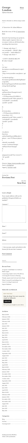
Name (4, 226)
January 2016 (5, 326)
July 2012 (4, 385)
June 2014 (4, 335)
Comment (5, 204)
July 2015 (4, 328)
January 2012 (5, 397)
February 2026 (6, 317)
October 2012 (5, 378)
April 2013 (5, 365)
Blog (3, 419)
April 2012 (5, 390)
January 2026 (5, 319)
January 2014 (5, 344)
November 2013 (6, 349)
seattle (14, 167)
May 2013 (4, 362)
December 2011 (6, 399)
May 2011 (4, 410)
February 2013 (6, 369)
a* (6, 167)
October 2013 (5, 351)
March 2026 (5, 314)
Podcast (4, 421)
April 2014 (5, 339)
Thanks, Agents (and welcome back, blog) (13, 278)
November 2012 (6, 376)
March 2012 (5, 392)
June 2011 (4, 408)
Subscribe (8, 301)
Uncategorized (10, 165)
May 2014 (4, 337)
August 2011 (5, 403)
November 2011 (6, 401)
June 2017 (4, 323)
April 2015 (5, 330)
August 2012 (5, 383)
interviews (10, 167)
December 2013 (6, 346)
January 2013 (5, 371)
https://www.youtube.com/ (16, 163)
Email (4, 233)
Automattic (12, 436)
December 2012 (6, 374)
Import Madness (6, 284)
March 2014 (5, 342)
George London (6, 9)
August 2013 (5, 355)
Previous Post (8, 177)
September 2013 (6, 353)
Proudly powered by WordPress (9, 434)
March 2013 (5, 367)
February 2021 (6, 321)
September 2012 (6, 381)
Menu (22, 7)
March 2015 (5, 333)
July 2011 (4, 406)
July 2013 (4, 358)
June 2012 (4, 387)
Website (4, 240)
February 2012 (6, 394)
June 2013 (4, 360)
